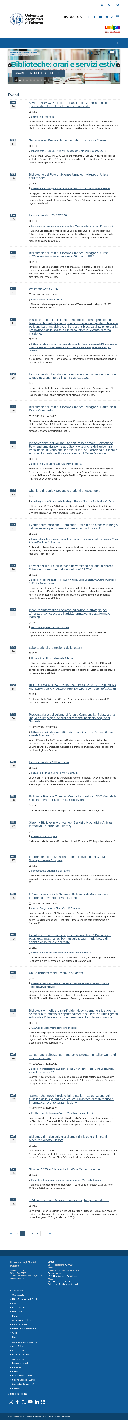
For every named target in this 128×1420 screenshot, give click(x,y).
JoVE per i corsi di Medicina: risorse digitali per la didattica (69, 1200)
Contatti (51, 1262)
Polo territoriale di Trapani (44, 836)
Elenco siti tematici (20, 1324)
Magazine (16, 1367)
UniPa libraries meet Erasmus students (56, 973)
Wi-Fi (14, 1333)
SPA (79, 16)
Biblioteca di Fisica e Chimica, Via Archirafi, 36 (54, 773)
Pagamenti (17, 1388)
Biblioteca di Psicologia (42, 116)
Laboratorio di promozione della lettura (55, 647)
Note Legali (17, 1312)
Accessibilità (17, 1291)
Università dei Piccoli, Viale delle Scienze (52, 658)
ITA (66, 16)
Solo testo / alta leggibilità (23, 1384)
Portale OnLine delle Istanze (24, 1329)
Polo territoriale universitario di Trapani (50, 870)
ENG (72, 16)
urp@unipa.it (60, 1276)
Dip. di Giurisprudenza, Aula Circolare (50, 627)
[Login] (117, 5)
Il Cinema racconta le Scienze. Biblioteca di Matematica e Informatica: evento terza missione (68, 896)
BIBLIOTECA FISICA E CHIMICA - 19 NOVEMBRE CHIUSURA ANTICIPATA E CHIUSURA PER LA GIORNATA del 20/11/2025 (72, 687)
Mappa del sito (18, 1308)
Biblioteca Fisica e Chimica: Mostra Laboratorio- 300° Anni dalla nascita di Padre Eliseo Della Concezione (73, 798)
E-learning (16, 1371)
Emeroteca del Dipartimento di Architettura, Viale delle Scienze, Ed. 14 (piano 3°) (72, 226)
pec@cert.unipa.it (62, 1281)
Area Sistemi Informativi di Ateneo (35, 1417)
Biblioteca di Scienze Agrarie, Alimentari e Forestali (56, 463)
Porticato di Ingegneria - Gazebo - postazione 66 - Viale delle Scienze (66, 1180)
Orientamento (18, 1295)
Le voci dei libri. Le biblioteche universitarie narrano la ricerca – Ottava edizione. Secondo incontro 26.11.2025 (72, 567)
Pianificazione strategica (22, 1355)
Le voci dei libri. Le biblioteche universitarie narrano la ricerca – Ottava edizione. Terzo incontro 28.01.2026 (72, 376)
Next (118, 65)
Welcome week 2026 (43, 289)
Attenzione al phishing (21, 1320)
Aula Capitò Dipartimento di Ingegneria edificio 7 (55, 1027)
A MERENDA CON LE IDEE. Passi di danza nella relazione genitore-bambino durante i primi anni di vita (69, 104)
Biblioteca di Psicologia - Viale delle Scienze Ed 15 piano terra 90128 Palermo (70, 188)
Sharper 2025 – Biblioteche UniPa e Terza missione (64, 1169)
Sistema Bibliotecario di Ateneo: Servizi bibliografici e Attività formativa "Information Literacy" (70, 824)
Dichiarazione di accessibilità (60, 1417)
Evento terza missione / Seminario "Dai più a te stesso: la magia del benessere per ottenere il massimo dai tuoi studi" (73, 526)
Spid (14, 1337)
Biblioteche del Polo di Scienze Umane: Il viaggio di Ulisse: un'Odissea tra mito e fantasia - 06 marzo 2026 (69, 254)
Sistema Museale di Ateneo (23, 1380)
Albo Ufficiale (18, 1346)
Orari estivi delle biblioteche (38, 73)
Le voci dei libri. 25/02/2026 (48, 215)
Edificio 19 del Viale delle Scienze (48, 299)
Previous (10, 65)
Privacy (15, 1316)
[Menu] (117, 43)
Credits (15, 1303)
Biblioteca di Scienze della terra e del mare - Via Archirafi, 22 (61, 952)
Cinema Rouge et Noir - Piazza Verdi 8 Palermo (55, 908)
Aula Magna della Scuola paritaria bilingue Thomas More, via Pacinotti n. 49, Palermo (74, 501)
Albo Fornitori (18, 1350)
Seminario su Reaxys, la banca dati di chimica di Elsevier (68, 140)
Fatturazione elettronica (22, 1376)
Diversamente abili (20, 1363)
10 (48, 80)
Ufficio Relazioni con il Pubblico (25, 1299)
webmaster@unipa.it (69, 1284)
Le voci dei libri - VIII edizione (49, 762)
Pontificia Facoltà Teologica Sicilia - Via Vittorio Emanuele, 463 (62, 1113)
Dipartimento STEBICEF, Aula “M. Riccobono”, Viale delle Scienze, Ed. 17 (68, 150)
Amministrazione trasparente (24, 1342)
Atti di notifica (18, 1359)
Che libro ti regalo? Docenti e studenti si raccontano (64, 490)
